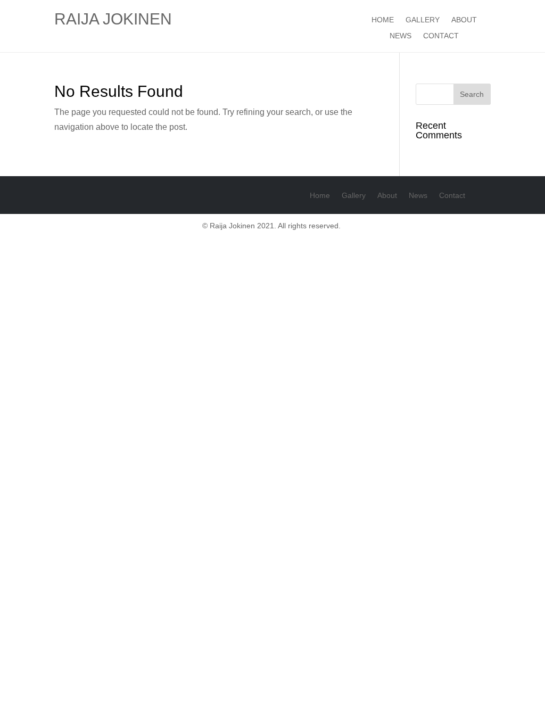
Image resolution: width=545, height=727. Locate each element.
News (400, 36)
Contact (441, 36)
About (464, 20)
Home (382, 20)
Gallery (423, 20)
